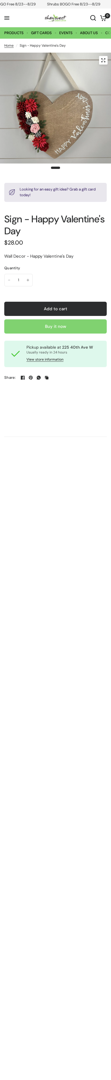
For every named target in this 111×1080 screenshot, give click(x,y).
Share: (10, 377)
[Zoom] (103, 60)
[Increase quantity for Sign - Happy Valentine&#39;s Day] (27, 280)
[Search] (93, 18)
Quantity (12, 268)
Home (9, 45)
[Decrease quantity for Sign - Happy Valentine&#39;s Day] (9, 280)
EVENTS (66, 32)
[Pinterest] (30, 377)
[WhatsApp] (38, 377)
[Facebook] (22, 377)
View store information (44, 359)
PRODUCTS (14, 32)
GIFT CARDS (41, 32)
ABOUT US (89, 32)
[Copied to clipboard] (46, 377)
